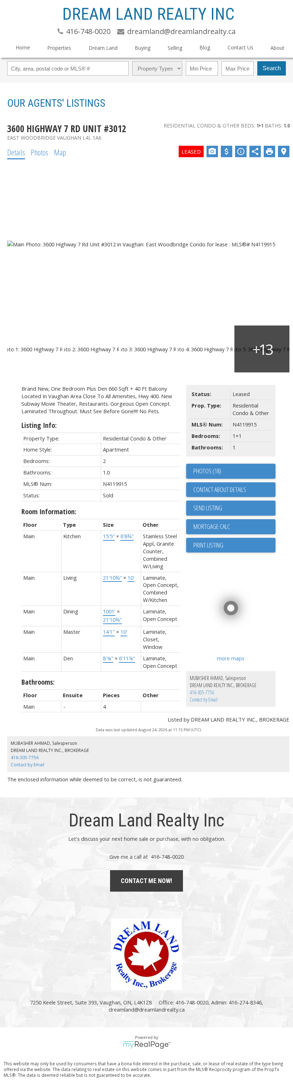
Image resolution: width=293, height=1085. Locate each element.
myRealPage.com (147, 1045)
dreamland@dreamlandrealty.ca (147, 1009)
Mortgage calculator (234, 526)
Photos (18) (207, 471)
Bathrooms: (38, 682)
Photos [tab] (39, 152)
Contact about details (219, 489)
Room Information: (48, 511)
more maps (230, 658)
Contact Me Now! (146, 880)
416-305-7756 (202, 692)
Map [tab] (60, 152)
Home (23, 47)
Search (272, 68)
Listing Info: (39, 425)
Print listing (208, 545)
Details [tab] (16, 152)
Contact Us (240, 47)
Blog (204, 47)
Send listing (207, 507)
